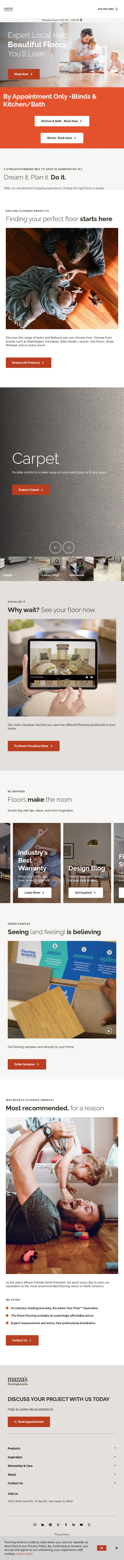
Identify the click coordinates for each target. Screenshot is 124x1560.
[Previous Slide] (55, 547)
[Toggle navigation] (117, 9)
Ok (101, 1548)
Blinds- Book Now (59, 138)
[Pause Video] (108, 709)
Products (14, 1448)
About (12, 1474)
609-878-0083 (106, 9)
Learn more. (24, 1553)
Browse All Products (26, 362)
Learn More (32, 892)
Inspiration (15, 1457)
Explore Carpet (29, 489)
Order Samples (24, 1064)
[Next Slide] (68, 547)
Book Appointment (31, 1421)
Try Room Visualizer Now (31, 746)
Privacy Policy (62, 1534)
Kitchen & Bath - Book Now (59, 121)
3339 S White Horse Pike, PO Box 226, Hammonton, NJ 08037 (40, 1501)
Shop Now (21, 74)
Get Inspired (83, 892)
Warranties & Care (20, 1465)
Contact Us (19, 1340)
